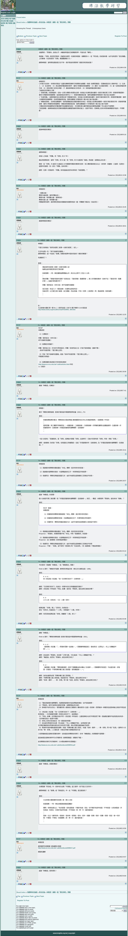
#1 (126, 49)
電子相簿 (9, 23)
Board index (21, 22)
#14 (125, 629)
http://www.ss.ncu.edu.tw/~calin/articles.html (54, 364)
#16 (125, 760)
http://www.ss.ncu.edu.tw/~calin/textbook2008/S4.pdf (56, 745)
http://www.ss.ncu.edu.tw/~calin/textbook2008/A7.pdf (56, 848)
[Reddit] (28, 71)
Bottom (20, 36)
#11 (125, 460)
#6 (126, 217)
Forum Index (21, 17)
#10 (125, 405)
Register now (5, 12)
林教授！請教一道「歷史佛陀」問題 (59, 22)
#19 (125, 867)
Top (19, 896)
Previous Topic (31, 36)
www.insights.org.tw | (60, 933)
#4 (126, 149)
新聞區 (6, 19)
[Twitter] (17, 71)
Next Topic (43, 36)
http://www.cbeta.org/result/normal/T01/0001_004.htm (56, 309)
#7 (126, 240)
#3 (126, 126)
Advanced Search (121, 908)
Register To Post (121, 36)
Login (13, 12)
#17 (125, 783)
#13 (125, 561)
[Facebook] (19, 71)
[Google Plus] (21, 71)
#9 (126, 382)
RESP (18, 78)
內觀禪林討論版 (32, 22)
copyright (71, 933)
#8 (126, 325)
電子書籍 (12, 19)
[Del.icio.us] (24, 71)
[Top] (126, 71)
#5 (126, 185)
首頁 (2, 19)
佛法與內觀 (5, 21)
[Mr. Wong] (30, 71)
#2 (126, 78)
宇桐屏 (18, 49)
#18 (125, 839)
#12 (125, 491)
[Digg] (26, 71)
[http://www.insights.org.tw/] (104, 8)
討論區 (11, 21)
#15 (125, 695)
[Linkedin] (23, 71)
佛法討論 (42, 22)
